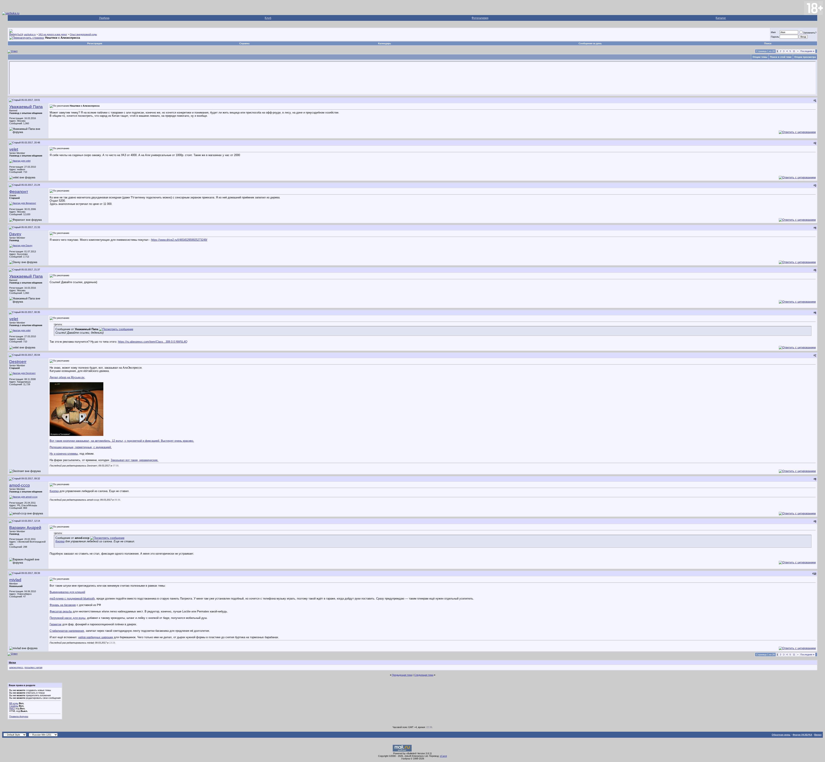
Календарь (384, 43)
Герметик (55, 624)
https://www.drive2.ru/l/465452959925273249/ (179, 239)
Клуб (268, 18)
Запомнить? (809, 32)
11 (794, 51)
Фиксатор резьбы (61, 611)
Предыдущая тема (402, 675)
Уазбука (104, 18)
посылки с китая (33, 667)
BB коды (13, 703)
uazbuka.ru (30, 34)
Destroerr (17, 361)
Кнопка (54, 491)
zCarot (443, 756)
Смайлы (13, 706)
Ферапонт (18, 191)
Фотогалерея (480, 18)
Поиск (768, 43)
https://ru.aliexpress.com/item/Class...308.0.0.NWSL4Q (152, 341)
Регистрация (94, 43)
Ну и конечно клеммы (64, 453)
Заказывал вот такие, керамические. (134, 460)
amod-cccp (19, 485)
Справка (244, 43)
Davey (15, 234)
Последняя (807, 51)
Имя (773, 32)
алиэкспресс (16, 667)
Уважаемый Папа (26, 106)
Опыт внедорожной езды (83, 34)
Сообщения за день (590, 43)
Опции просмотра (805, 57)
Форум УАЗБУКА (802, 734)
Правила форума (18, 716)
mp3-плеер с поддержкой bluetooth (72, 598)
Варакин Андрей (25, 527)
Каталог (721, 18)
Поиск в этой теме (780, 57)
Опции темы (760, 57)
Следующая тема (423, 675)
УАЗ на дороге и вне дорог (52, 34)
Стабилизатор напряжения (67, 630)
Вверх (818, 734)
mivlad (15, 580)
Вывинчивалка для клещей (67, 592)
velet (13, 149)
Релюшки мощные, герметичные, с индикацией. (81, 447)
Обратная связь (781, 734)
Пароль (775, 36)
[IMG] (12, 708)
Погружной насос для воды (67, 617)
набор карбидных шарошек (95, 637)
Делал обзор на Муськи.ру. (67, 377)
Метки (12, 662)
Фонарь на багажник (63, 605)
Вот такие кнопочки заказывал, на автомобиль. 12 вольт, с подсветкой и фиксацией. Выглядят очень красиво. (122, 440)
